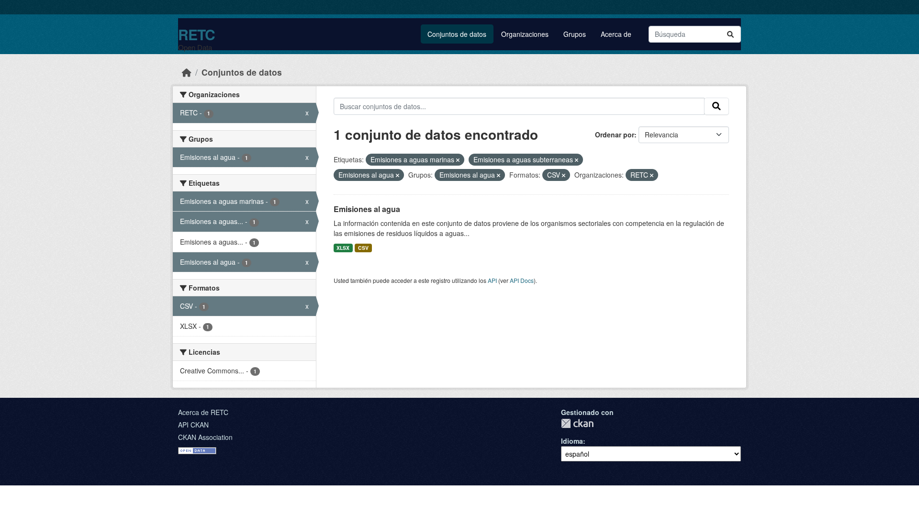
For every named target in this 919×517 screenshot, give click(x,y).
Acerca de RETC (203, 412)
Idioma (572, 441)
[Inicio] (186, 72)
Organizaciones (525, 34)
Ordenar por (614, 134)
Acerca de (616, 34)
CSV (363, 247)
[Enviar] (730, 34)
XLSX (342, 247)
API (492, 280)
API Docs (522, 280)
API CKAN (193, 424)
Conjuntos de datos (456, 34)
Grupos (574, 34)
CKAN (577, 423)
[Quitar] (458, 160)
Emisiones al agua (367, 208)
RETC (196, 34)
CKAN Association (205, 437)
